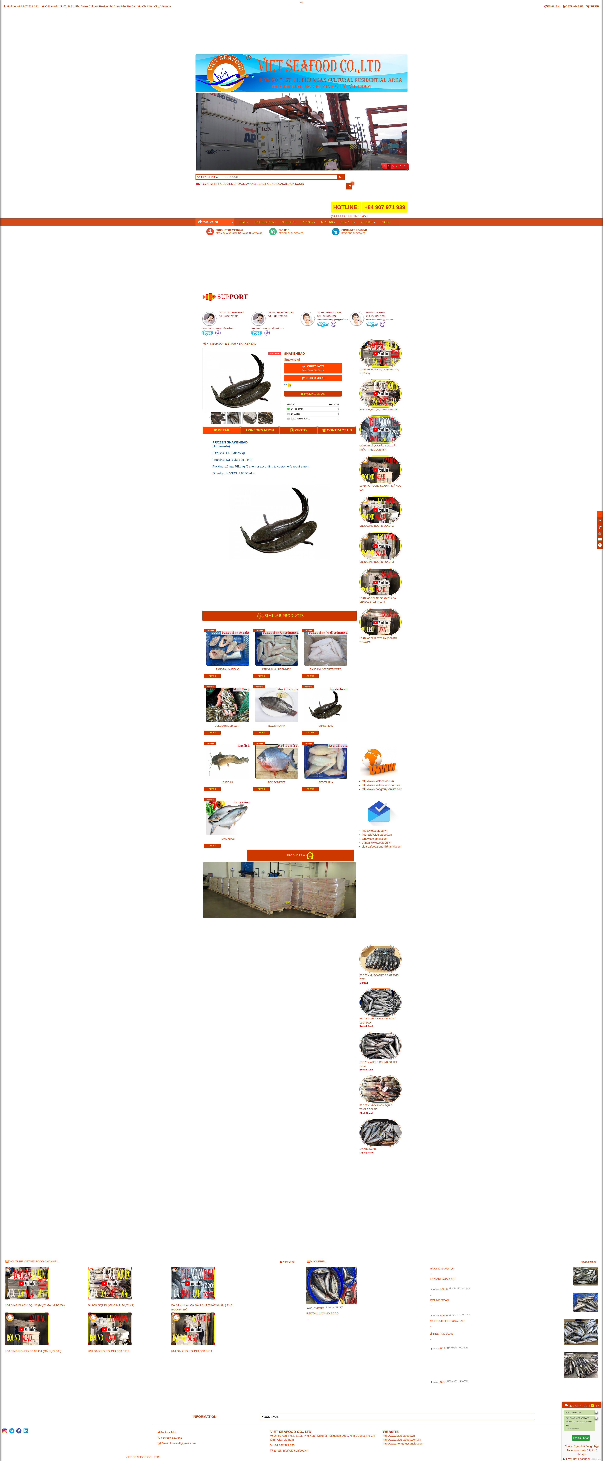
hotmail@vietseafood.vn (377, 834)
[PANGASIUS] (228, 815)
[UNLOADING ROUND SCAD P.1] (210, 1328)
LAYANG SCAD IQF (442, 1278)
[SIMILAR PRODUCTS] (260, 615)
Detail (223, 430)
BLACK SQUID (294, 183)
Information (262, 430)
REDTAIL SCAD (442, 1333)
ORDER (594, 6)
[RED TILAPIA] (326, 759)
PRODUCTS (294, 855)
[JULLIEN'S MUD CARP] (228, 702)
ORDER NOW (313, 368)
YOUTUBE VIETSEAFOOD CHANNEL (33, 1261)
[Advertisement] (290, 32)
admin (320, 1308)
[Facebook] (19, 1430)
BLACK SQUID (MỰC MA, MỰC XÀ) (111, 1305)
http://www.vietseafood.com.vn (381, 785)
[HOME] (309, 855)
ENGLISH (553, 6)
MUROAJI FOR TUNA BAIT (447, 1321)
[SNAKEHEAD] (326, 702)
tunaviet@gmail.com (374, 838)
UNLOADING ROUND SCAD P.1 (191, 1351)
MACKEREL (318, 1261)
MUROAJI (237, 183)
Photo (300, 430)
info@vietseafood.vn (374, 830)
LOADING (327, 222)
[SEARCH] (340, 177)
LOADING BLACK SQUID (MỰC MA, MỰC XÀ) (35, 1305)
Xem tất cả (288, 1262)
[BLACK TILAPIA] (277, 702)
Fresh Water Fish (223, 343)
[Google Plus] (26, 1430)
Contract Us (339, 430)
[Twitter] (12, 1430)
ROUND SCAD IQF (442, 1268)
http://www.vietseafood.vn (378, 781)
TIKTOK (386, 222)
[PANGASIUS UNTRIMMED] (277, 646)
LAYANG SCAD (254, 183)
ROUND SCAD (274, 183)
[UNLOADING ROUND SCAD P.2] (127, 1328)
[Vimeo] (5, 1430)
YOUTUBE (367, 222)
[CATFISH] (228, 759)
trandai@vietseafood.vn (376, 842)
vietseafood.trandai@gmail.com (381, 846)
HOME (242, 222)
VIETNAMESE (574, 6)
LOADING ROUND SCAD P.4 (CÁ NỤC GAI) (33, 1351)
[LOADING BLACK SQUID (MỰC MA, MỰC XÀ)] (44, 1283)
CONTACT (347, 222)
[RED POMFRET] (277, 759)
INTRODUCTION (264, 222)
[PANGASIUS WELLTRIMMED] (326, 646)
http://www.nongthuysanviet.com (382, 789)
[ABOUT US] (209, 296)
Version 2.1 (596, 1459)
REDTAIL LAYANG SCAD (322, 1313)
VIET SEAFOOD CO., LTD (142, 1457)
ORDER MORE (315, 378)
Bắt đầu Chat (581, 1438)
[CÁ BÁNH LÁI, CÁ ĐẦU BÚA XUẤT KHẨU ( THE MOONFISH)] (210, 1283)
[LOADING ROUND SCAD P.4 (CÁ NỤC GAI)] (44, 1328)
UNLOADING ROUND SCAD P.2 (108, 1351)
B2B (442, 1348)
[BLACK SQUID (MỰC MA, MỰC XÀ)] (127, 1283)
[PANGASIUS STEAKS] (228, 646)
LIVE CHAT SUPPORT (582, 1405)
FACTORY (307, 222)
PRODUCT (223, 183)
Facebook (573, 1450)
